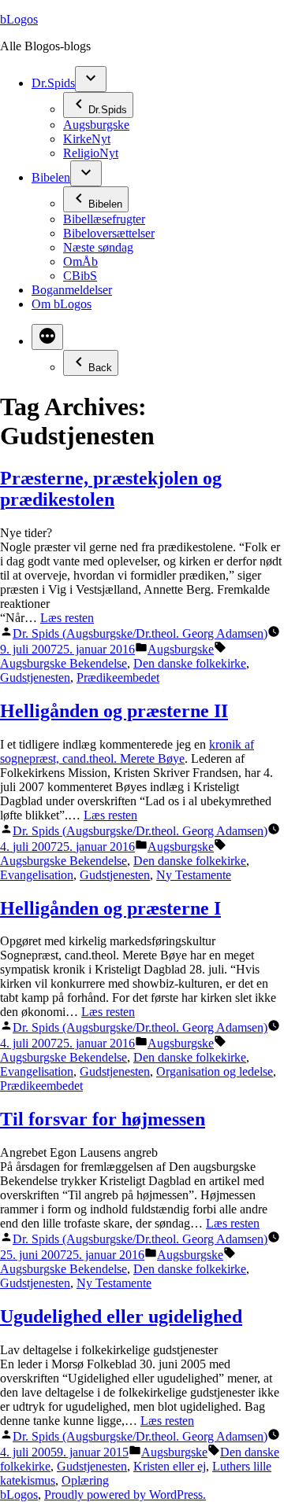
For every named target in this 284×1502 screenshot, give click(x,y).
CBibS (80, 275)
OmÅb (80, 261)
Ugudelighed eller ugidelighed (121, 1316)
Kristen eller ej (169, 1466)
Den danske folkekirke (189, 663)
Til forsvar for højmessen (102, 1119)
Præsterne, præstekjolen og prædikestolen (111, 489)
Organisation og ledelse (214, 1071)
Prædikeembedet (118, 677)
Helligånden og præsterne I (110, 908)
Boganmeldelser (72, 289)
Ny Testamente (193, 875)
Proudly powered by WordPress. (125, 1494)
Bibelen (51, 177)
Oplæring (85, 1480)
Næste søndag (98, 247)
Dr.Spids (53, 83)
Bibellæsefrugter (104, 219)
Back (100, 368)
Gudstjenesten (35, 677)
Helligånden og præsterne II (114, 711)
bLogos (19, 19)
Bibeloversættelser (109, 233)
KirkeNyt (86, 138)
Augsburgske (96, 124)
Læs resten (67, 617)
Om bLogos (62, 304)
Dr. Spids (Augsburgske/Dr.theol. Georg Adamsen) (140, 633)
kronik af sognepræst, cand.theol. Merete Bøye (127, 751)
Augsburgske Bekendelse (63, 663)
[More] (47, 337)
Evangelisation (36, 875)
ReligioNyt (90, 153)
